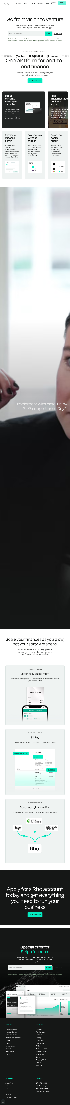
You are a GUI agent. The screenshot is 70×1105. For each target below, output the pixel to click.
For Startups (40, 1032)
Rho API (8, 1054)
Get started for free (35, 81)
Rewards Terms (41, 1051)
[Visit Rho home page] (6, 3)
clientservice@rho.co (43, 1086)
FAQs (38, 1046)
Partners (39, 1035)
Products (18, 3)
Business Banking (11, 1029)
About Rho (9, 1083)
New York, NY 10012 (43, 1091)
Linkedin (8, 1094)
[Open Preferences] (3, 1101)
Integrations (9, 1051)
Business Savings (11, 1032)
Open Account (62, 3)
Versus (38, 1063)
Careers (8, 1086)
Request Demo (53, 3)
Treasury (8, 1049)
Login (47, 3)
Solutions (26, 3)
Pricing (33, 3)
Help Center (40, 1043)
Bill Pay (7, 1040)
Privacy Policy (40, 1054)
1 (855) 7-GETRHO (42, 1083)
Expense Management (13, 1037)
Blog (6, 1089)
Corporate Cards (11, 1035)
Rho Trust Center (11, 1097)
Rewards (39, 1029)
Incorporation (10, 1046)
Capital (7, 1043)
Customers (40, 1040)
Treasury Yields (41, 1060)
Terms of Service (41, 1049)
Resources (40, 3)
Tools (38, 1057)
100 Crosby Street (42, 1089)
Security (39, 1065)
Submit (48, 33)
